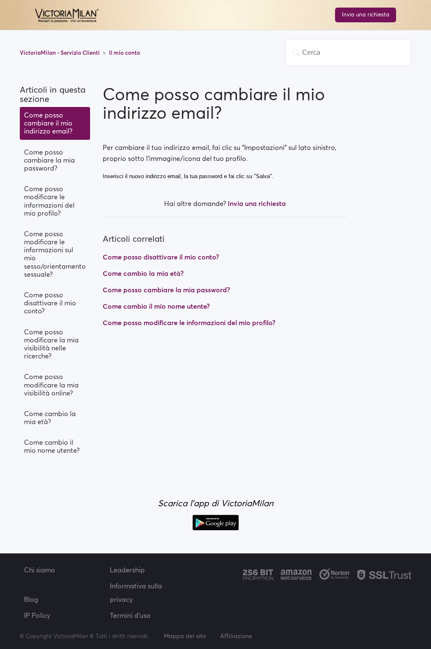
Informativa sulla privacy (136, 593)
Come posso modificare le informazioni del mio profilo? (49, 200)
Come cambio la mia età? (50, 417)
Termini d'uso (130, 615)
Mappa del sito (185, 636)
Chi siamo (39, 570)
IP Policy (37, 615)
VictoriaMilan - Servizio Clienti (60, 52)
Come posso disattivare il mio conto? (50, 303)
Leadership (127, 570)
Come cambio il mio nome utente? (52, 446)
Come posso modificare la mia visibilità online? (51, 384)
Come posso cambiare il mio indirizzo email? (48, 123)
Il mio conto (124, 52)
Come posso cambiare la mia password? (49, 160)
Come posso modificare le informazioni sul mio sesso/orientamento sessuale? (55, 254)
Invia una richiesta (365, 14)
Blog (31, 599)
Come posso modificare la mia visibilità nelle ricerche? (51, 344)
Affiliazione (236, 636)
